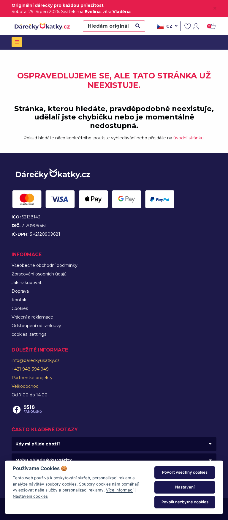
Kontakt (20, 299)
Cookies (20, 308)
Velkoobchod (25, 386)
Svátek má (81, 11)
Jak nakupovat (27, 282)
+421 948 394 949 (30, 369)
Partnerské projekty (32, 377)
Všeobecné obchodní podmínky (44, 265)
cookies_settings (29, 334)
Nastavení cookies (30, 496)
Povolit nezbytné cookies (185, 501)
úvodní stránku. (189, 138)
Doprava (20, 291)
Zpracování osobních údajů (39, 274)
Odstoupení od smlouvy (36, 325)
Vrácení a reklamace (32, 317)
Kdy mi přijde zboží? (38, 444)
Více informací (119, 490)
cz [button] (169, 26)
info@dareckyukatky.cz (36, 360)
